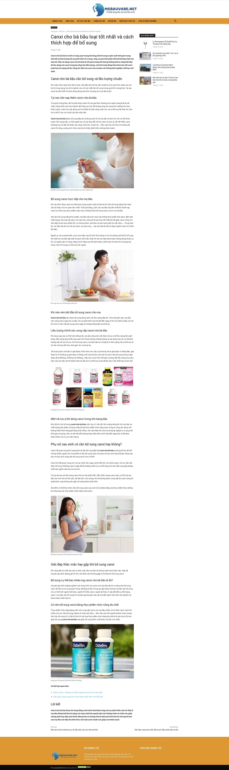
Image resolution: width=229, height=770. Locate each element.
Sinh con (70, 21)
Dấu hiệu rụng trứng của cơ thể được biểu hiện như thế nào (78, 697)
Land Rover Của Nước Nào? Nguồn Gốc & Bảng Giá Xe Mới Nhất (164, 67)
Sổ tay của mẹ (83, 21)
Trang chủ (54, 31)
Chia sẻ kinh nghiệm (147, 21)
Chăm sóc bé (99, 21)
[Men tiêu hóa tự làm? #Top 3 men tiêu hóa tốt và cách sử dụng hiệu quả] (145, 81)
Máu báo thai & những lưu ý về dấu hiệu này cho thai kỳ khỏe (74, 730)
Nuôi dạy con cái (127, 21)
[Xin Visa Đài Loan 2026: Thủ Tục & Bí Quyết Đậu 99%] (145, 56)
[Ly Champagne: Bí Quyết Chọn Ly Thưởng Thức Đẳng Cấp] (145, 44)
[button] (175, 21)
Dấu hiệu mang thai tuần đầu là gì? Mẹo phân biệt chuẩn (156, 730)
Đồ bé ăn (112, 21)
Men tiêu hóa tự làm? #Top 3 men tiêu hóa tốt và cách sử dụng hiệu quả (165, 80)
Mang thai (57, 21)
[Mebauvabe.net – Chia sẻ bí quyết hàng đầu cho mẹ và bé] (114, 9)
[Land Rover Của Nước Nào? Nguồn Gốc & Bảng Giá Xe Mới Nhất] (145, 68)
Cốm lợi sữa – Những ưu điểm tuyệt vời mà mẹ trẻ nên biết (77, 692)
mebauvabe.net (71, 768)
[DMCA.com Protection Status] (84, 768)
